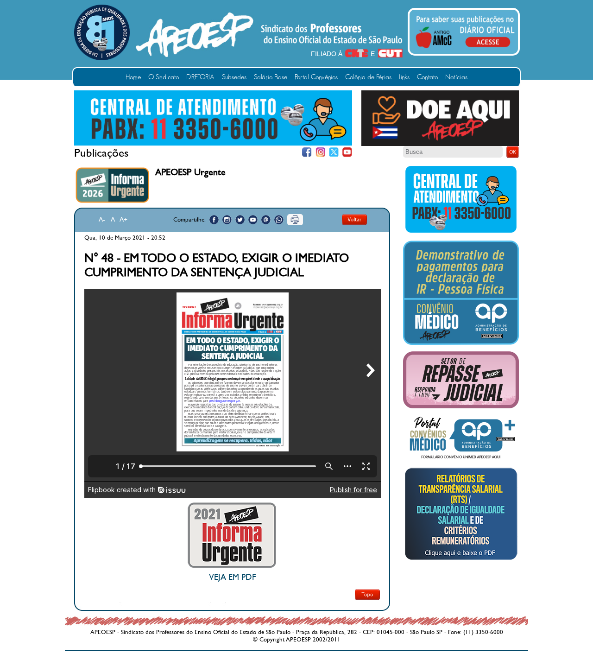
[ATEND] (461, 232)
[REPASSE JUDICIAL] (461, 406)
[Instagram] (320, 152)
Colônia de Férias (368, 77)
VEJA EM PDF (232, 577)
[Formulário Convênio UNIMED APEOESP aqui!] (461, 459)
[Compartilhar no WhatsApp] (279, 219)
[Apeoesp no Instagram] (227, 219)
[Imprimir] (295, 219)
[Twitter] (334, 152)
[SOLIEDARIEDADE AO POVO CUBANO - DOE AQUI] (440, 144)
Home (133, 77)
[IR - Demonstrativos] (461, 343)
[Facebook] (307, 152)
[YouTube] (347, 152)
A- (102, 219)
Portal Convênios (316, 77)
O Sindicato (163, 77)
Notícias (456, 77)
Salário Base (270, 77)
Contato (427, 77)
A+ (123, 219)
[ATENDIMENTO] (213, 143)
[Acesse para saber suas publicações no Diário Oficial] (465, 49)
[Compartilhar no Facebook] (214, 219)
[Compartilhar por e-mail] (266, 219)
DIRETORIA (200, 77)
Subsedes (234, 77)
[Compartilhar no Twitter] (240, 219)
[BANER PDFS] (461, 560)
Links (404, 77)
